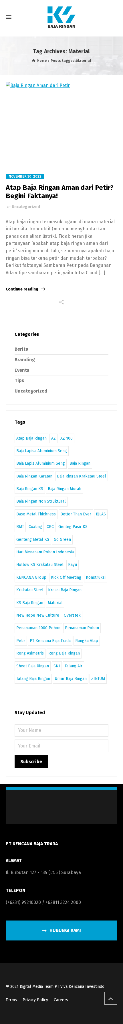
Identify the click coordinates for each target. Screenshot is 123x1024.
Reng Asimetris (30, 653)
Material (55, 602)
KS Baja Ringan (29, 602)
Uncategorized (26, 206)
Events (22, 370)
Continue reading (22, 289)
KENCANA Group (31, 577)
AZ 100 (66, 438)
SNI (56, 666)
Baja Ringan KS (29, 488)
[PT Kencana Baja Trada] (61, 17)
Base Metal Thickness (36, 514)
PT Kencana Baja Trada (50, 640)
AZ (53, 438)
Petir (20, 640)
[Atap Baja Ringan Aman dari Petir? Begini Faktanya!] (61, 123)
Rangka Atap (86, 640)
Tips (19, 380)
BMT (20, 526)
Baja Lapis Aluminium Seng (40, 463)
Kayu (72, 564)
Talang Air (73, 666)
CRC (50, 526)
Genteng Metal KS (32, 539)
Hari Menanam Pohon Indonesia (45, 552)
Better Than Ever (75, 514)
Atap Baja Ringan (31, 438)
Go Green (62, 539)
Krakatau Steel (29, 590)
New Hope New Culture (37, 615)
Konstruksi (96, 577)
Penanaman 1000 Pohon (38, 627)
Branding (25, 359)
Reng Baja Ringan (64, 653)
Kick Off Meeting (66, 577)
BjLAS (101, 514)
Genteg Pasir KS (73, 526)
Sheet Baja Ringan (32, 666)
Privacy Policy (35, 999)
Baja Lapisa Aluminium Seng (41, 450)
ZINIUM (98, 678)
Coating (35, 526)
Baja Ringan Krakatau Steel (81, 476)
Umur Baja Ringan (71, 678)
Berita (21, 349)
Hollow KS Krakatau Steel (40, 564)
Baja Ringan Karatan (34, 476)
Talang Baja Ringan (33, 678)
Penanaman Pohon (82, 627)
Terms (11, 999)
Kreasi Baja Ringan (65, 590)
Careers (61, 999)
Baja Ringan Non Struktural (41, 501)
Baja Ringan (80, 463)
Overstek (72, 615)
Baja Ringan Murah (64, 488)
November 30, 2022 (25, 176)
